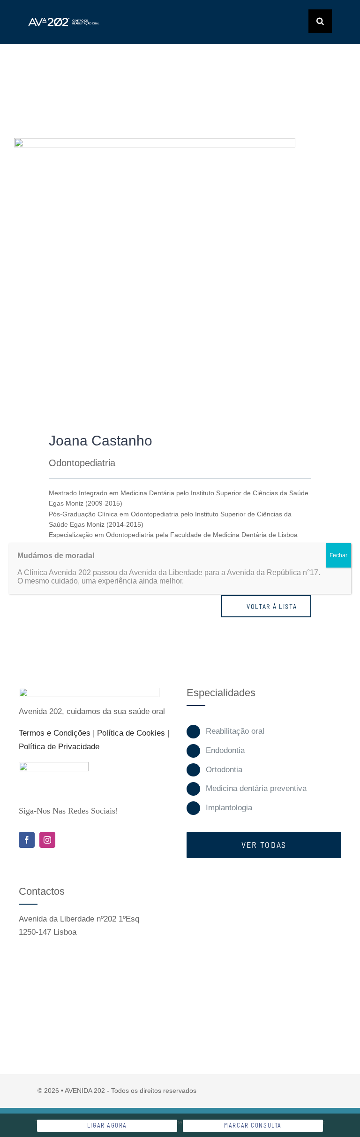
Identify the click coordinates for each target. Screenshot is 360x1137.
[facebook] (27, 840)
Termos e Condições (54, 733)
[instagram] (47, 840)
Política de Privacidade (59, 746)
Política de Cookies (131, 733)
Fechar (338, 555)
